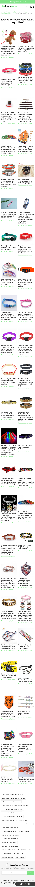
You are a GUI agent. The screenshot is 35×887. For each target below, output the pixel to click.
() (33, 7)
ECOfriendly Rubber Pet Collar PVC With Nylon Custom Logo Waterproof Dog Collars (25, 282)
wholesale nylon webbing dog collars (15, 805)
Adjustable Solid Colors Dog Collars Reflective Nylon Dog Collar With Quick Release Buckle (8, 349)
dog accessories (7, 857)
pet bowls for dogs (8, 850)
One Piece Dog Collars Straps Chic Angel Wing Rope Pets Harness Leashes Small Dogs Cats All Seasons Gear (8, 50)
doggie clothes (24, 831)
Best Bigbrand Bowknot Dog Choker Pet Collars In (8, 247)
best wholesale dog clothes (11, 813)
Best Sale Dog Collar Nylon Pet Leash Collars (25, 447)
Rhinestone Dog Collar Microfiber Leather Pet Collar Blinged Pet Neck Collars (26, 48)
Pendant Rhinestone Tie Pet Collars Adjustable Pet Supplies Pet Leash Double (25, 748)
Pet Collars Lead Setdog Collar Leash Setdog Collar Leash (8, 646)
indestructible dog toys (10, 839)
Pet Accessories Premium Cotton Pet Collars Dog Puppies (25, 181)
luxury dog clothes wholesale (12, 816)
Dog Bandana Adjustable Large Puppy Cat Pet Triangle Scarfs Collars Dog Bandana (25, 582)
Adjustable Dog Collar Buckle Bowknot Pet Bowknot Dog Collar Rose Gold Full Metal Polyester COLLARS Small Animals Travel (8, 583)
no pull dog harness (9, 831)
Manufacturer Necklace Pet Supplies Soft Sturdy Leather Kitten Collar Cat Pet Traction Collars (9, 149)
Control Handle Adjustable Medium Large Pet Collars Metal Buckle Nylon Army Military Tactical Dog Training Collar (25, 117)
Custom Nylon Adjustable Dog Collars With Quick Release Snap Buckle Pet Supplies (8, 316)
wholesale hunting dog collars (12, 794)
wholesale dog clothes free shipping (14, 820)
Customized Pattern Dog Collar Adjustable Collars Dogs (25, 546)
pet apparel (29, 824)
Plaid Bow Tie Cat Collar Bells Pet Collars (24, 713)
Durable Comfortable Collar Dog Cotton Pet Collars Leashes (8, 675)
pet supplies (20, 857)
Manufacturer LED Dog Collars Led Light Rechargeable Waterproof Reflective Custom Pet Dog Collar (8, 117)
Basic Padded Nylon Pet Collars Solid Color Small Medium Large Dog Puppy (26, 79)
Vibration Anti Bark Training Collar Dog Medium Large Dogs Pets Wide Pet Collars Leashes (8, 182)
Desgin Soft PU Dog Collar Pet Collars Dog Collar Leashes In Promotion (8, 281)
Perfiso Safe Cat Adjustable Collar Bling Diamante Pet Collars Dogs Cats (7, 414)
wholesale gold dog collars (11, 802)
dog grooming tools (24, 850)
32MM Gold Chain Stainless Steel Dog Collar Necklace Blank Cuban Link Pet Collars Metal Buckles (8, 615)
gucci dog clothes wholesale (12, 824)
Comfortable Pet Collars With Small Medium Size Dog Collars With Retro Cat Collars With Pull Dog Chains (25, 416)
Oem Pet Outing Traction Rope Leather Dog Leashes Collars (25, 679)
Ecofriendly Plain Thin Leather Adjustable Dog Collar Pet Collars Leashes (8, 381)
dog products (18, 853)
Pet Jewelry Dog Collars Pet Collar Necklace (7, 779)
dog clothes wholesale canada (12, 809)
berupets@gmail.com (18, 2)
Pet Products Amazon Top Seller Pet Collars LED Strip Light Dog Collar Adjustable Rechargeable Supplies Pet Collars (8, 450)
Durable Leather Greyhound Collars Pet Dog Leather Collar (26, 779)
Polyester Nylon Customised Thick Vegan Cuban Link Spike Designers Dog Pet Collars (25, 249)
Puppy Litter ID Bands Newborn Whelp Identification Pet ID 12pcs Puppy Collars (25, 148)
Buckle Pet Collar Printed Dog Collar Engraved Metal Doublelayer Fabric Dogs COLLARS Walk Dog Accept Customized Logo (8, 750)
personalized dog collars (10, 835)
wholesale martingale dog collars (13, 798)
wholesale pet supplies (9, 12)
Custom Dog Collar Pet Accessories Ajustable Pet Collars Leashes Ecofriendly (8, 481)
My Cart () (26, 884)
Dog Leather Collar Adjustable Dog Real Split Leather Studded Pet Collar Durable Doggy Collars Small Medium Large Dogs (25, 616)
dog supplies (6, 853)
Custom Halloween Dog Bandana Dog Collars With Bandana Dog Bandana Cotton (8, 714)
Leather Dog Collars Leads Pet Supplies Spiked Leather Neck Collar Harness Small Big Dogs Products (25, 316)
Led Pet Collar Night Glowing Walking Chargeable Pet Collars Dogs (8, 82)
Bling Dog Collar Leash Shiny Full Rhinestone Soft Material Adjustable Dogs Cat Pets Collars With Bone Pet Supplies (9, 516)
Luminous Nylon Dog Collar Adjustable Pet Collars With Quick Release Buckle (8, 215)
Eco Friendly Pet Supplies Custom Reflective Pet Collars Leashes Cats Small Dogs (25, 382)
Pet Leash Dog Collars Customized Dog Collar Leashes (25, 646)
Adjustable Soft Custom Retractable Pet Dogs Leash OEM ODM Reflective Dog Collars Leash (25, 515)
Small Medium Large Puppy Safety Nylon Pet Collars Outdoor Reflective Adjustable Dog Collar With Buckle (25, 350)
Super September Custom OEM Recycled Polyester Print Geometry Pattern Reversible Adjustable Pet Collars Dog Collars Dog (26, 218)
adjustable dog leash (9, 842)
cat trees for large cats (10, 846)
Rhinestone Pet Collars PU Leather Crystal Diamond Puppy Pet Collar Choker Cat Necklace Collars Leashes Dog (9, 549)
